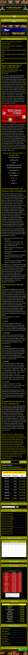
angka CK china (6, 436)
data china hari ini (20, 448)
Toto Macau (5, 636)
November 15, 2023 (13, 68)
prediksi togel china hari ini (16, 455)
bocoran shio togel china (16, 444)
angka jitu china (14, 436)
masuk (9, 467)
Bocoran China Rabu (7, 521)
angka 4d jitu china (18, 434)
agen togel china (9, 434)
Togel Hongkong (6, 633)
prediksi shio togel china (19, 453)
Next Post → (23, 462)
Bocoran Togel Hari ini (11, 71)
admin (4, 68)
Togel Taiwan (5, 638)
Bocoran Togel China (7, 531)
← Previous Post (6, 462)
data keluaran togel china (8, 449)
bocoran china (5, 444)
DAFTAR (22, 606)
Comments (5, 73)
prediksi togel (5, 455)
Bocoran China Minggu (8, 518)
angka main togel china (17, 439)
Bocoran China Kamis (8, 70)
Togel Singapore (6, 628)
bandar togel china (10, 442)
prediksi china (8, 453)
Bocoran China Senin (7, 528)
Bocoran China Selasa (7, 526)
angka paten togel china (8, 441)
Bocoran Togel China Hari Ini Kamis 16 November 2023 (12, 66)
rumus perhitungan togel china (9, 456)
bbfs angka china (19, 442)
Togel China (5, 641)
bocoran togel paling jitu (10, 448)
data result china (19, 449)
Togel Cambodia (6, 643)
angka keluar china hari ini (15, 437)
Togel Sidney (5, 631)
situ (19, 456)
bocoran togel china (7, 446)
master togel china (15, 451)
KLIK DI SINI (22, 478)
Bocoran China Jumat (7, 513)
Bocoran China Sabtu (7, 523)
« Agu (3, 558)
